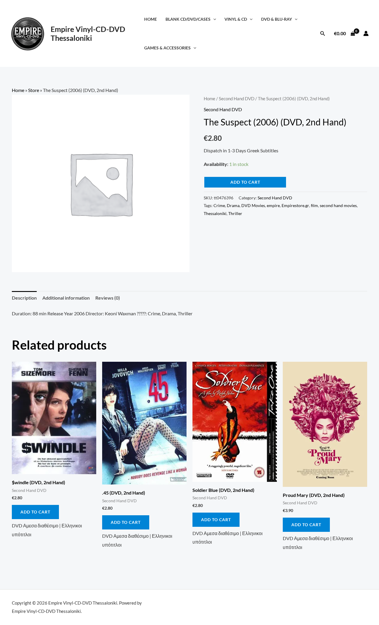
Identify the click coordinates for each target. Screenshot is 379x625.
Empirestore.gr (295, 205)
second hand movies (338, 205)
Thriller (235, 213)
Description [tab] (24, 298)
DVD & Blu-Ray (276, 19)
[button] (213, 19)
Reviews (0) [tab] (107, 298)
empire (273, 205)
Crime (219, 205)
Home (150, 19)
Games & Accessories (167, 47)
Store (33, 90)
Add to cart (245, 182)
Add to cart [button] (35, 511)
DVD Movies (253, 205)
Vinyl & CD (235, 19)
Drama (233, 205)
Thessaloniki (215, 213)
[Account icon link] (366, 33)
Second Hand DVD (236, 98)
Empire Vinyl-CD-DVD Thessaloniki (88, 33)
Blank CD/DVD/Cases (188, 19)
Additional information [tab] (66, 298)
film (314, 205)
